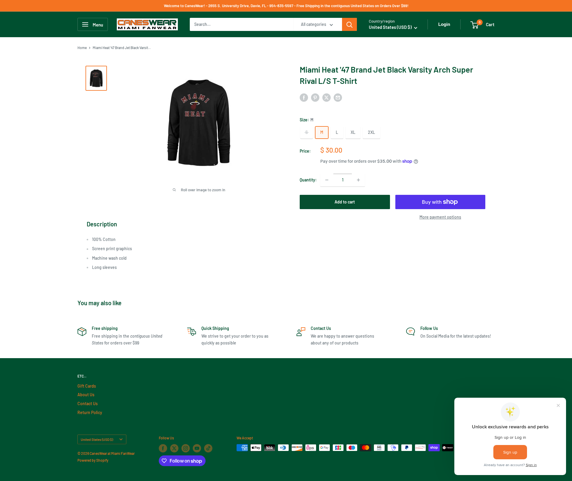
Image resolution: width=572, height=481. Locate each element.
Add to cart (345, 201)
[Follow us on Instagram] (185, 448)
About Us (85, 394)
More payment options (440, 217)
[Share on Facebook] (304, 97)
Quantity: (308, 179)
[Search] (349, 24)
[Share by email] (338, 97)
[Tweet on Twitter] (326, 97)
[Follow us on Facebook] (163, 448)
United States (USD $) (97, 439)
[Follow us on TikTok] (208, 448)
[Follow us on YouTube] (197, 448)
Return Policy (89, 412)
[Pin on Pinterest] (315, 97)
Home (82, 48)
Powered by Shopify (92, 460)
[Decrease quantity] (327, 180)
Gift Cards (86, 385)
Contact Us (87, 403)
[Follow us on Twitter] (174, 448)
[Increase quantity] (358, 180)
